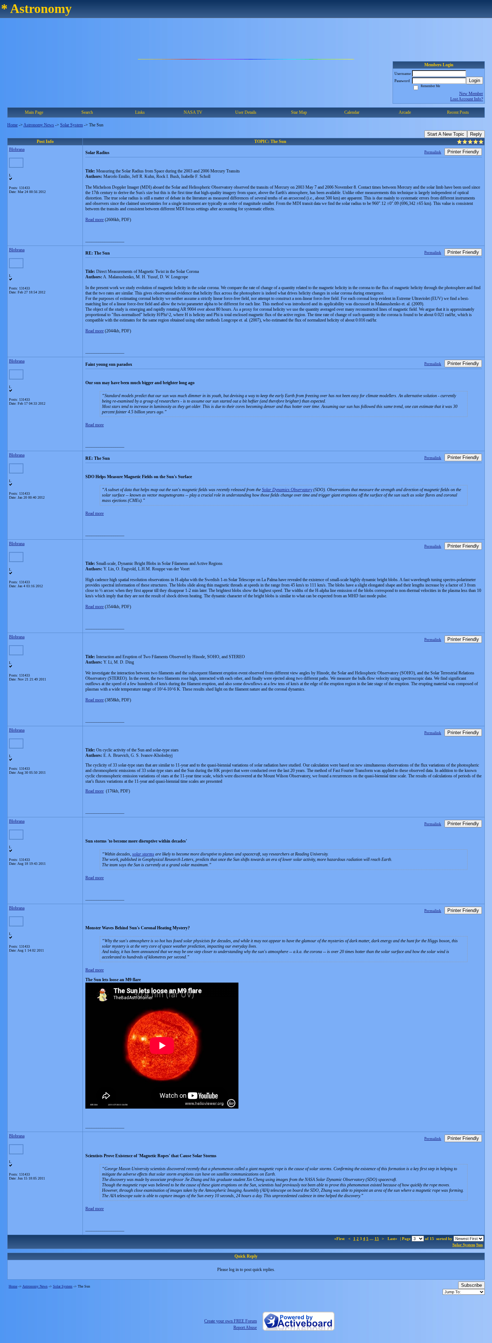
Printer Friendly (463, 151)
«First (340, 1238)
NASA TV (193, 112)
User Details (245, 112)
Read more (94, 219)
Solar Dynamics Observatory (287, 489)
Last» (393, 1238)
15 (377, 1238)
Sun (479, 1245)
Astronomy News (38, 124)
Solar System (71, 124)
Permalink (432, 152)
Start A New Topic (445, 134)
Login (474, 80)
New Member (471, 93)
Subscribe (471, 1285)
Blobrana (16, 149)
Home (12, 124)
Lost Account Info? (466, 99)
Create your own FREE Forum (230, 1321)
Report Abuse (245, 1327)
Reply (476, 134)
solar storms (143, 854)
